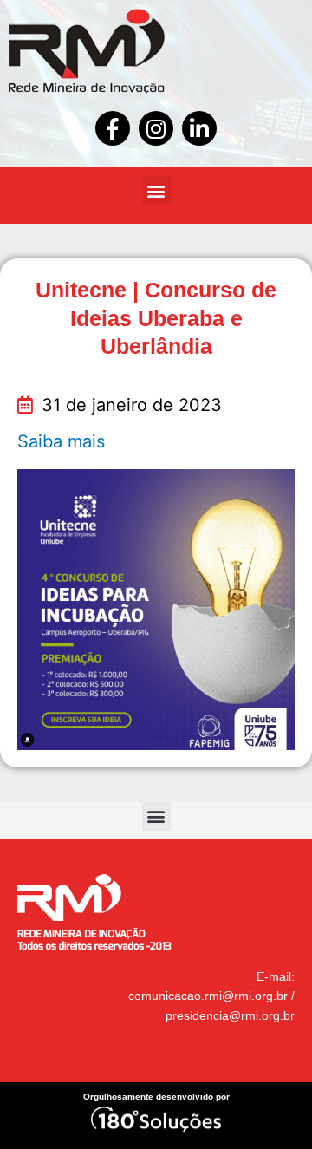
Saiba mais (61, 441)
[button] (156, 190)
